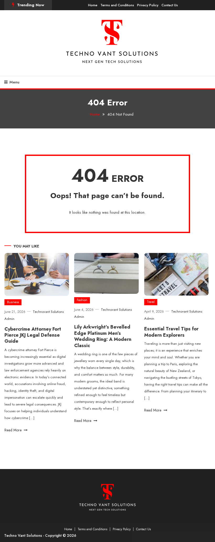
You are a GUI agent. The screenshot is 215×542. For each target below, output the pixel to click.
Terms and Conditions (117, 5)
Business (13, 302)
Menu (14, 82)
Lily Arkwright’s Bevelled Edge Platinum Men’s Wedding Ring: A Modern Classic (102, 336)
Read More (13, 430)
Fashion (82, 300)
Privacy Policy (147, 5)
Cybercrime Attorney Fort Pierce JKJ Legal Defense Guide (32, 335)
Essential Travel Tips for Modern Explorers (171, 331)
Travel (151, 302)
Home (92, 5)
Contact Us (170, 5)
